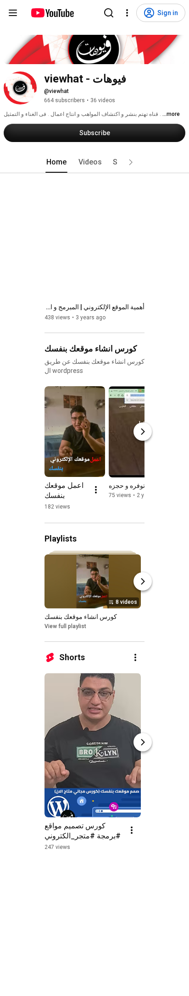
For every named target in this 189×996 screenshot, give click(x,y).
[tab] (56, 162)
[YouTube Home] (52, 13)
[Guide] (12, 12)
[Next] (142, 431)
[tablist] (94, 162)
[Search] (108, 12)
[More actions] (96, 490)
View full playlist (65, 626)
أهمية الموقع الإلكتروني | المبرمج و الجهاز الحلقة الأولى (94, 307)
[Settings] (127, 12)
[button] (131, 162)
